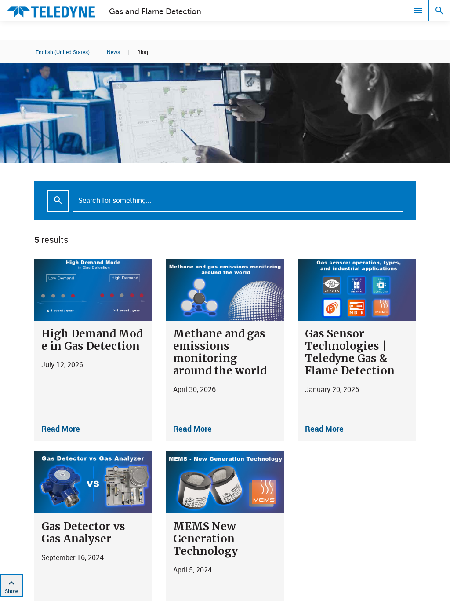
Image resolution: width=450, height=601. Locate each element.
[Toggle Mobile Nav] (418, 10)
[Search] (58, 201)
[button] (93, 350)
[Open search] (439, 10)
